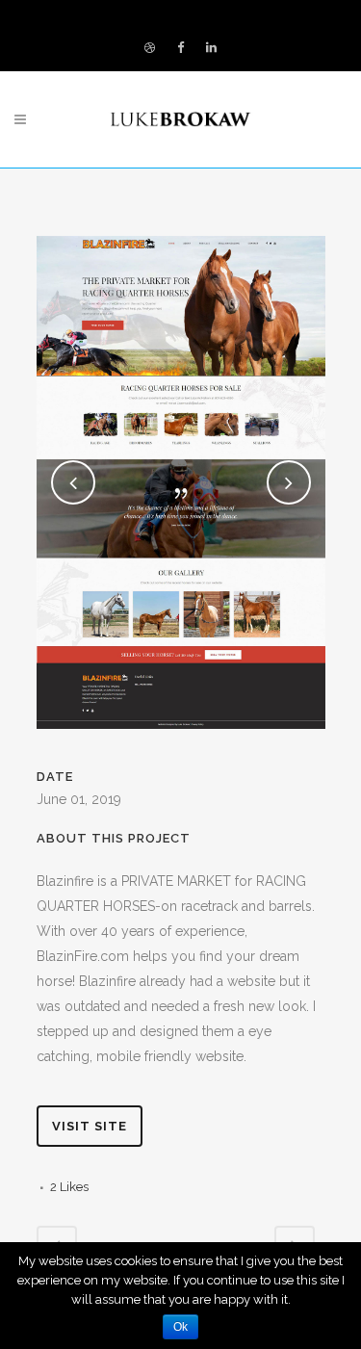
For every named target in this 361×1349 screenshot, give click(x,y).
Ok (180, 1327)
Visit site (89, 1126)
